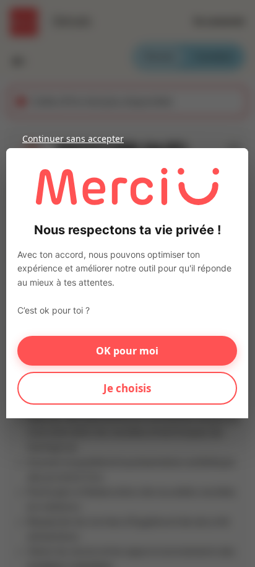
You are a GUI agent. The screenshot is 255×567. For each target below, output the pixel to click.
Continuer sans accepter (73, 138)
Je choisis (127, 388)
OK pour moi (127, 351)
